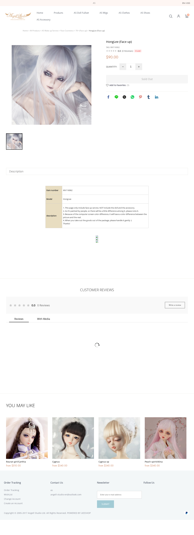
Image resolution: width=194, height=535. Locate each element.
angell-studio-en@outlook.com (65, 494)
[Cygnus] (73, 438)
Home (25, 30)
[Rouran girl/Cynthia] (27, 438)
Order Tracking (12, 482)
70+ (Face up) (81, 30)
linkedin (156, 97)
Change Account (12, 498)
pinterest (140, 97)
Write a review (175, 305)
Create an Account (13, 503)
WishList (8, 494)
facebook (108, 97)
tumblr (148, 97)
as (51, 490)
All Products (35, 30)
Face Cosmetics (67, 30)
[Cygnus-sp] (119, 438)
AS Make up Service (50, 30)
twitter (124, 97)
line (116, 97)
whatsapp (132, 97)
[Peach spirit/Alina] (165, 438)
